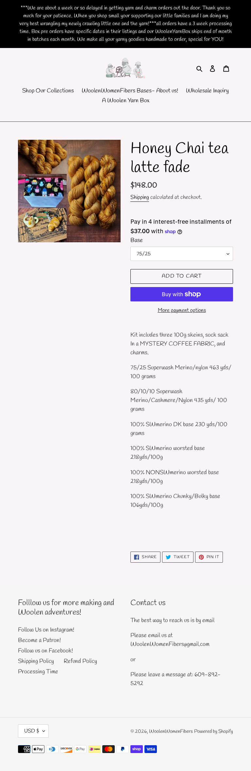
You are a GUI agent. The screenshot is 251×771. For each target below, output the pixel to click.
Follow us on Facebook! (45, 651)
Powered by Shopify (213, 731)
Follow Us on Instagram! (46, 630)
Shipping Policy (36, 661)
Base (136, 240)
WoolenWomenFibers (171, 731)
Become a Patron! (39, 640)
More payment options (182, 310)
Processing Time (38, 672)
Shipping (139, 197)
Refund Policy (80, 661)
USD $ (31, 731)
